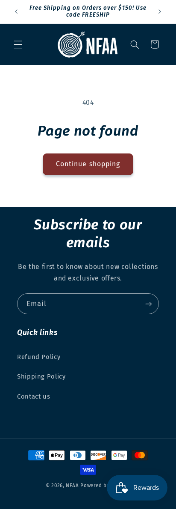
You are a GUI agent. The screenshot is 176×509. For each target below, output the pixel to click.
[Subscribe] (148, 303)
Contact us (33, 396)
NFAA (72, 486)
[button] (18, 44)
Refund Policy (38, 357)
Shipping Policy (41, 376)
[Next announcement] (159, 11)
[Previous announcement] (16, 11)
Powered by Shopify (105, 486)
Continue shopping (88, 164)
